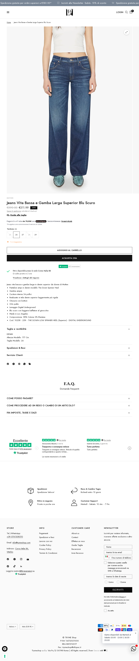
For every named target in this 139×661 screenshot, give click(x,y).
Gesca (96, 650)
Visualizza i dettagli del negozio (26, 278)
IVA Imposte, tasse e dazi (22, 412)
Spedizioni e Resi (46, 537)
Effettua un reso (78, 541)
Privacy (122, 597)
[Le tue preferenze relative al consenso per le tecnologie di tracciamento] (4, 656)
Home (9, 22)
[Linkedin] (23, 566)
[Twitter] (16, 559)
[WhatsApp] (25, 364)
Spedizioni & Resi (16, 348)
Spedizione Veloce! (45, 492)
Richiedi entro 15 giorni (91, 492)
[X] (14, 364)
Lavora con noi (45, 541)
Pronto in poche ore (46, 504)
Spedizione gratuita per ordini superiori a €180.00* (31, 3)
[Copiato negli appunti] (30, 364)
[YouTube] (30, 560)
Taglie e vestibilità (16, 328)
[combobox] (107, 558)
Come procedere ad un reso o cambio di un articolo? (41, 405)
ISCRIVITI (118, 590)
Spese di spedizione (14, 211)
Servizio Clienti (15, 355)
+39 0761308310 (15, 536)
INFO (42, 528)
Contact (75, 537)
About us (75, 533)
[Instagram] (23, 559)
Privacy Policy (45, 549)
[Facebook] (8, 364)
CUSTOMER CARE (81, 528)
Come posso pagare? (20, 398)
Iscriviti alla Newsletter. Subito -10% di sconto (89, 3)
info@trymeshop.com (21, 542)
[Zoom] (126, 32)
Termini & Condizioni (48, 553)
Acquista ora (69, 258)
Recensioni (76, 549)
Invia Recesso (77, 553)
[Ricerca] (126, 12)
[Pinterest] (19, 364)
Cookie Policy (45, 545)
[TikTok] (16, 566)
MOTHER (10, 198)
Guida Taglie (77, 545)
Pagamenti (43, 533)
